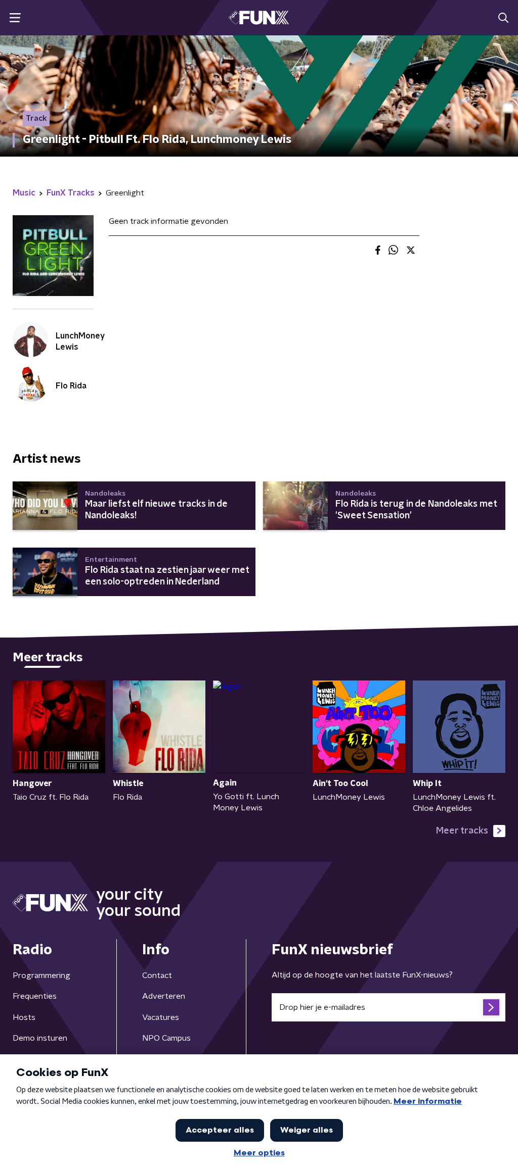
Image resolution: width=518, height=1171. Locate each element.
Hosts (24, 1017)
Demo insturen (40, 1038)
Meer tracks (462, 831)
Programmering (41, 975)
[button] (15, 18)
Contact (157, 975)
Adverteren (163, 996)
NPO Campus (166, 1038)
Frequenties (35, 996)
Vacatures (160, 1017)
